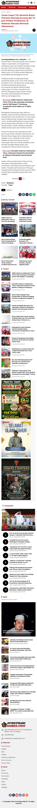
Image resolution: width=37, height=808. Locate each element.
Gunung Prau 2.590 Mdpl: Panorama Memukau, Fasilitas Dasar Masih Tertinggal (22, 589)
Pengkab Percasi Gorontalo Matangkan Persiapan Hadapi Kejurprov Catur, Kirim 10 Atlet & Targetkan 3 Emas (21, 541)
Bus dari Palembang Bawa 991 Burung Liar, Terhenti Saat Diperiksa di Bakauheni (22, 361)
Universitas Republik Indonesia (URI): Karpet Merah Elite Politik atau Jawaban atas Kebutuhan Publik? (22, 658)
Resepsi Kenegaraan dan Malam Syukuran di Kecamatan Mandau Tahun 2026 (23, 339)
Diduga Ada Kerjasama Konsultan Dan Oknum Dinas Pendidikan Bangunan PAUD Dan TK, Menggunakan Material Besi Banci (21, 568)
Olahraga (4, 787)
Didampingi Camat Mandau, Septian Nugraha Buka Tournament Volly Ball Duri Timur (26, 263)
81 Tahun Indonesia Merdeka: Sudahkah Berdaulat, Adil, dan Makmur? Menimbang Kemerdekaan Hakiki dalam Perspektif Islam (22, 649)
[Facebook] (23, 194)
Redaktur (4, 29)
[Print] (20, 194)
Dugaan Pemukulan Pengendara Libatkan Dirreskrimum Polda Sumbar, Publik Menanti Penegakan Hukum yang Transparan (22, 675)
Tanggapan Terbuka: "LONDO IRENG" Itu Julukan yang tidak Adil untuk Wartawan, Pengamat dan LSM (23, 710)
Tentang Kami (5, 746)
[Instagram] (23, 795)
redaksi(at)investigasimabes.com (14, 738)
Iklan (2, 752)
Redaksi (3, 749)
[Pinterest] (16, 795)
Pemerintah (5, 776)
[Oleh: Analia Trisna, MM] (5, 667)
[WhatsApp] (34, 194)
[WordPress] (20, 795)
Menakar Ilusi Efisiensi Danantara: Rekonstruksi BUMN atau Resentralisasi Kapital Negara (21, 641)
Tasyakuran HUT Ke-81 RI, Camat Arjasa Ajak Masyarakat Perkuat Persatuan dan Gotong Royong (21, 548)
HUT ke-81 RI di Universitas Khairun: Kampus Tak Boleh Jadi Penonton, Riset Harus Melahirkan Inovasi (22, 534)
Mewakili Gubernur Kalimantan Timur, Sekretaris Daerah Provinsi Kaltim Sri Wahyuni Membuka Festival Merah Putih (26, 219)
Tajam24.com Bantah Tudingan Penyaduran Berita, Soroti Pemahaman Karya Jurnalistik (20, 561)
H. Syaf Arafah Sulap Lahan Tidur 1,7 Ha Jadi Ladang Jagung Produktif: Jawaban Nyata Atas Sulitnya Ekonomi (21, 554)
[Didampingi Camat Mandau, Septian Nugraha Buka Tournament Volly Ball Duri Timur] (27, 252)
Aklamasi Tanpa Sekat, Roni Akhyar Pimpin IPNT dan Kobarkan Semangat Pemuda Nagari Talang (23, 372)
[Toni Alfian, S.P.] (5, 650)
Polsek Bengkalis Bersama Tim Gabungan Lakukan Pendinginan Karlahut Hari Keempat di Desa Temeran (26, 241)
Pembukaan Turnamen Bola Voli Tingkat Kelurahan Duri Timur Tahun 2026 (23, 350)
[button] (28, 3)
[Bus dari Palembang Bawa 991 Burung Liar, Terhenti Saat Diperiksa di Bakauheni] (5, 362)
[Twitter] (27, 194)
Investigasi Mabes (21, 801)
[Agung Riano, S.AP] (5, 659)
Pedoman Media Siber (8, 757)
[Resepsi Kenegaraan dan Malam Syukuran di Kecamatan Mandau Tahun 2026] (5, 341)
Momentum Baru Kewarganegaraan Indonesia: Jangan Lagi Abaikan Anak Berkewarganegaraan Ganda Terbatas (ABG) (22, 667)
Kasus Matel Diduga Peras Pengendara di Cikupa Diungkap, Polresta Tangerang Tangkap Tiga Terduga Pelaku (9, 241)
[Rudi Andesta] (5, 676)
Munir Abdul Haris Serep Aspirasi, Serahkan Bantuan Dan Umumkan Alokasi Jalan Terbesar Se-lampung (9, 263)
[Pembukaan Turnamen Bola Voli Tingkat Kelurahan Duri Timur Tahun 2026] (5, 352)
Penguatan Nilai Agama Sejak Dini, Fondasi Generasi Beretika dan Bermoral (22, 684)
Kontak (3, 754)
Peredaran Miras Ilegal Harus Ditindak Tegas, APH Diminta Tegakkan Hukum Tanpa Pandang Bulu (23, 693)
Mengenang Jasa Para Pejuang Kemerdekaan (20, 701)
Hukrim (3, 784)
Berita (3, 770)
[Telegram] (30, 194)
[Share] (34, 30)
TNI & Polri (4, 773)
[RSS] (26, 795)
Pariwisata (4, 779)
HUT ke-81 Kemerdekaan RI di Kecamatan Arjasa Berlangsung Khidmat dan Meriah (20, 582)
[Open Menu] (31, 3)
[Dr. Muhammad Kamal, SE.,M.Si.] (5, 641)
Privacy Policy (5, 763)
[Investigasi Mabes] (10, 2)
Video (3, 781)
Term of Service (6, 760)
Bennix (10, 190)
